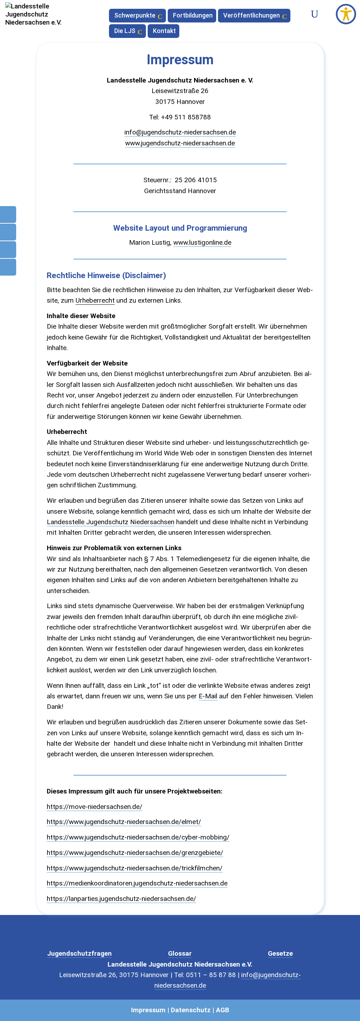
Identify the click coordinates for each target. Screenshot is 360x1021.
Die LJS (124, 31)
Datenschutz (191, 1010)
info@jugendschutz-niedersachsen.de (180, 132)
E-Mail (208, 696)
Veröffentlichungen (251, 16)
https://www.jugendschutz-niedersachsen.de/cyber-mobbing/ (138, 837)
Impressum (148, 1010)
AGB (222, 1010)
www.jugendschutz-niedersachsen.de (180, 143)
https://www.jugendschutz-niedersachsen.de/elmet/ (124, 822)
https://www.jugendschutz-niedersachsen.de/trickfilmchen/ (135, 868)
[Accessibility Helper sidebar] (346, 14)
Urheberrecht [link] (95, 300)
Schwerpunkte (134, 16)
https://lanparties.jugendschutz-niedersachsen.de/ (121, 899)
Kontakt (164, 31)
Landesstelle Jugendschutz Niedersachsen (110, 522)
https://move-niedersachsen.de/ (94, 807)
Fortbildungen (193, 16)
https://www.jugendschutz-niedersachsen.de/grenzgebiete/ (135, 853)
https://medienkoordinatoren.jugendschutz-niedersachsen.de (137, 883)
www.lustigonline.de (202, 242)
